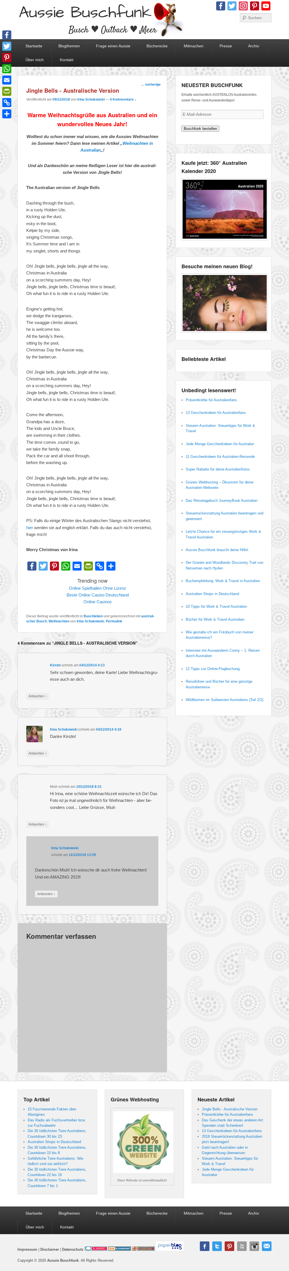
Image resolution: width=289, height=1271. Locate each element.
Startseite (33, 46)
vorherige (151, 84)
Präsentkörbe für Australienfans (211, 400)
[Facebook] (6, 35)
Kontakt (66, 59)
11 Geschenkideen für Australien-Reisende (220, 456)
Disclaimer (49, 1249)
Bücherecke (157, 46)
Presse (226, 46)
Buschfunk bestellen (200, 129)
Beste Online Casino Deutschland (98, 595)
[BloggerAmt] (119, 1249)
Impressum (27, 1249)
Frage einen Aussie (113, 46)
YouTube (242, 1246)
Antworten (38, 696)
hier (29, 527)
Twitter (217, 1246)
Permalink (114, 621)
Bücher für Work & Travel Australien (215, 619)
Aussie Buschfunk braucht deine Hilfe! (217, 550)
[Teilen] (6, 113)
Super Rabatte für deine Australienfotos (218, 469)
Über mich (34, 59)
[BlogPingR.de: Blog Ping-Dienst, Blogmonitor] (143, 1249)
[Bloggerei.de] (96, 1249)
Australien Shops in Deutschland (212, 594)
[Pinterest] (6, 57)
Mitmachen (193, 46)
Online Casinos (98, 601)
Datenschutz (73, 1249)
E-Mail (267, 1246)
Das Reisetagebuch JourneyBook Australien (221, 500)
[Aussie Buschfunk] (100, 19)
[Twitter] (6, 46)
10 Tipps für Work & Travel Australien (216, 606)
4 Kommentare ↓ (123, 99)
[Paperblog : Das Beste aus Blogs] (170, 1249)
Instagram (254, 1246)
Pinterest (229, 1246)
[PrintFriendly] (6, 91)
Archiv (253, 46)
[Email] (6, 80)
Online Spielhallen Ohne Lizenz (97, 588)
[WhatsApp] (6, 68)
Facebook (204, 1246)
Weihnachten (59, 621)
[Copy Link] (6, 102)
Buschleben (93, 616)
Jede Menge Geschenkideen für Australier (220, 444)
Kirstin (55, 665)
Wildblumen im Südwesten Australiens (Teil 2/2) (224, 700)
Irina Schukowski (91, 99)
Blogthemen (69, 46)
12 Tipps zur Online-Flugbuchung (213, 669)
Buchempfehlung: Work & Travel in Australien (223, 581)
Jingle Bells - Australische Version (229, 1109)
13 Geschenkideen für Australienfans (216, 413)
